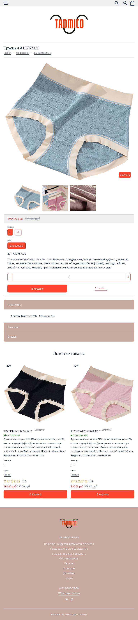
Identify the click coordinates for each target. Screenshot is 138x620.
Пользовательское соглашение (69, 548)
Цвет (9, 240)
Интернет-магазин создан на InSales (69, 614)
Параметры (14, 304)
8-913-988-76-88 (69, 588)
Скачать (125, 174)
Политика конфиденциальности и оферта (69, 543)
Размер (10, 226)
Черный (7, 474)
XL (18, 232)
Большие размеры (42, 52)
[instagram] (72, 599)
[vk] (66, 599)
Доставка (69, 573)
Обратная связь (69, 558)
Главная (7, 52)
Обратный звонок (69, 593)
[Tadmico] (69, 24)
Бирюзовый (17, 245)
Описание (13, 327)
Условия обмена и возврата (69, 553)
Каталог (69, 563)
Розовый (75, 474)
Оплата (69, 578)
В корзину (37, 288)
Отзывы (12, 336)
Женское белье (22, 52)
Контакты (69, 568)
